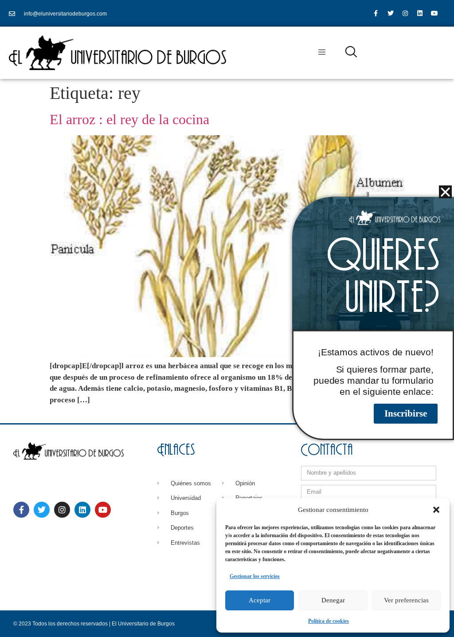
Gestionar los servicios (255, 576)
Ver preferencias (406, 600)
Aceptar (259, 600)
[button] (436, 509)
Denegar (333, 600)
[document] (227, 318)
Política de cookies (328, 621)
